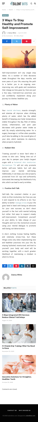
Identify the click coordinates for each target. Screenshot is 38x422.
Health (5, 15)
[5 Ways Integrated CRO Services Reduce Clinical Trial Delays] (19, 302)
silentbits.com (30, 416)
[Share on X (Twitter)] (16, 41)
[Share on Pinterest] (26, 41)
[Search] (35, 3)
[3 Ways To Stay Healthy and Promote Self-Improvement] (19, 57)
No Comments (8, 36)
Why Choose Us (25, 410)
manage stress (21, 203)
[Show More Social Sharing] (34, 41)
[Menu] (3, 3)
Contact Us (12, 410)
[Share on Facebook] (7, 41)
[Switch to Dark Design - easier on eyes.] (31, 3)
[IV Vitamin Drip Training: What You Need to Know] (19, 333)
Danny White (12, 33)
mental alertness (14, 110)
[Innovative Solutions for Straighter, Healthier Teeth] (19, 364)
